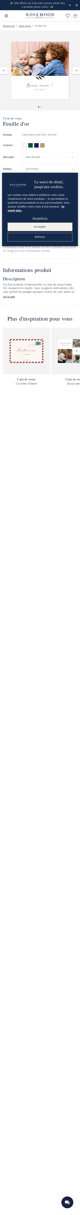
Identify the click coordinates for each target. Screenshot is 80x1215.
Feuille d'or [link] (41, 26)
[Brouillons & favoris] (67, 15)
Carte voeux (25, 26)
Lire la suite (9, 297)
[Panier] (75, 15)
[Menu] (6, 15)
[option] (24, 145)
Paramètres (40, 218)
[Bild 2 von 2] (41, 106)
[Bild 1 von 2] (38, 106)
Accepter (40, 226)
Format (7, 134)
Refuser (40, 237)
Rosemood (9, 26)
